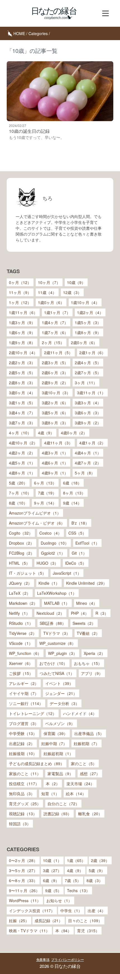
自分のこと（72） (63, 803)
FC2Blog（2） (21, 553)
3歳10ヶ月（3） (56, 392)
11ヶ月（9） (20, 292)
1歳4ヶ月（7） (55, 322)
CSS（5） (77, 533)
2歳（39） (100, 860)
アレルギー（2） (24, 683)
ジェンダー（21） (61, 693)
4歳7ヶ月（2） (88, 463)
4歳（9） (46, 432)
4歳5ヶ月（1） (22, 463)
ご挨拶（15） (21, 673)
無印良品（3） (22, 793)
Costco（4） (50, 533)
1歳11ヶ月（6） (23, 312)
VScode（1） (21, 643)
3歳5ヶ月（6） (55, 412)
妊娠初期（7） (86, 743)
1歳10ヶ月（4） (85, 302)
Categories (38, 33)
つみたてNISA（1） (57, 673)
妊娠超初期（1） (58, 753)
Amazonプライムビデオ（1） (35, 513)
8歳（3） (95, 880)
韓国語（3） (20, 823)
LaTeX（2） (19, 593)
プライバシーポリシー (67, 959)
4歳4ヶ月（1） (88, 453)
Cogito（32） (21, 533)
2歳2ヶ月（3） (22, 362)
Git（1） (79, 553)
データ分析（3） (64, 703)
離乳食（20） (90, 813)
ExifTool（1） (87, 543)
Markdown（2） (23, 603)
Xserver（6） (21, 663)
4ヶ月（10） (20, 432)
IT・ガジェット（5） (27, 573)
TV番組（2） (88, 633)
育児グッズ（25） (25, 803)
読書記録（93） (57, 813)
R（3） (101, 613)
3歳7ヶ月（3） (22, 422)
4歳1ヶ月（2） (92, 443)
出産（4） (96, 910)
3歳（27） (52, 870)
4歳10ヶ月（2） (23, 443)
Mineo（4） (86, 603)
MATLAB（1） (56, 603)
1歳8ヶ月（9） (88, 332)
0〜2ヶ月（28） (23, 860)
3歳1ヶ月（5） (22, 402)
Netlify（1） (19, 613)
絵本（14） (76, 793)
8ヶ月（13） (74, 493)
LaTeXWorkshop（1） (56, 593)
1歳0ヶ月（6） (51, 302)
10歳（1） (52, 860)
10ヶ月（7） (49, 282)
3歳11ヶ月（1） (91, 392)
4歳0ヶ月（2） (74, 432)
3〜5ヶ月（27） (23, 870)
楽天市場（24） (80, 783)
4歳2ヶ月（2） (22, 453)
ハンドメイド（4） (80, 713)
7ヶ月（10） (20, 493)
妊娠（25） (19, 920)
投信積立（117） (24, 783)
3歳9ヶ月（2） (88, 422)
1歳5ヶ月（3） (88, 322)
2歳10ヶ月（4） (23, 352)
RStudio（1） (21, 623)
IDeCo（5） (75, 563)
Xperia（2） (94, 653)
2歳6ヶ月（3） (55, 372)
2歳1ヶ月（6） (92, 352)
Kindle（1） (49, 583)
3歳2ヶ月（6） (55, 402)
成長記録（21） (49, 920)
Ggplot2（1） (53, 553)
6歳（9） (51, 880)
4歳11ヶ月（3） (58, 443)
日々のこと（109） (85, 920)
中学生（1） (71, 910)
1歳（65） (76, 860)
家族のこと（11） (25, 773)
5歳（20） (18, 483)
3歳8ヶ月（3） (55, 422)
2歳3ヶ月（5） (55, 362)
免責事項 (42, 959)
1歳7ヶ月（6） (55, 332)
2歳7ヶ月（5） (88, 372)
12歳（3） (72, 292)
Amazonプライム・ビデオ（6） (37, 523)
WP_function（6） (25, 653)
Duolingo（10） (55, 543)
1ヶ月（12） (20, 302)
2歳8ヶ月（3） (22, 382)
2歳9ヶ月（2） (55, 382)
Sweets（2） (84, 623)
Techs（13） (78, 890)
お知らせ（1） (59, 900)
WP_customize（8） (57, 643)
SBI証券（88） (53, 623)
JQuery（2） (20, 583)
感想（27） (90, 773)
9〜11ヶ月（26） (24, 890)
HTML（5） (19, 563)
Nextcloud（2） (50, 613)
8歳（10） (18, 503)
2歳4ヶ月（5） (88, 362)
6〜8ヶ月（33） (23, 880)
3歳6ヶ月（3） (88, 412)
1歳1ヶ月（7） (57, 312)
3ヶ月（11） (86, 382)
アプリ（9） (92, 673)
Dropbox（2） (21, 543)
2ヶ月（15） (53, 342)
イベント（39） (59, 683)
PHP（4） (80, 613)
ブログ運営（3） (24, 723)
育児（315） (88, 930)
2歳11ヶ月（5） (58, 352)
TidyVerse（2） (23, 633)
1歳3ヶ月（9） (22, 322)
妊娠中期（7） (54, 743)
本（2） (53, 783)
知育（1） (50, 793)
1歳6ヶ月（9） (22, 332)
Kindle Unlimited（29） (86, 583)
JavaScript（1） (67, 573)
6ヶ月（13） (45, 483)
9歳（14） (72, 503)
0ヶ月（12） (20, 282)
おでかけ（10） (53, 663)
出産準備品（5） (89, 733)
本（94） (63, 930)
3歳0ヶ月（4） (22, 392)
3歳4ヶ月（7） (22, 412)
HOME (19, 33)
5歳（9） (97, 870)
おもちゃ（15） (88, 663)
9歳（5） (53, 890)
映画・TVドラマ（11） (29, 930)
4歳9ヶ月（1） (55, 473)
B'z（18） (80, 523)
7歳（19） (47, 493)
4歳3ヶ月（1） (55, 453)
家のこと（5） (84, 763)
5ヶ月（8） (85, 473)
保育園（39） (56, 733)
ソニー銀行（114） (26, 703)
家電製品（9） (60, 773)
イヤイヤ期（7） (24, 693)
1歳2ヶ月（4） (90, 312)
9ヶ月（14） (45, 503)
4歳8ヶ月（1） (22, 473)
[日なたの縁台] (54, 13)
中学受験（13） (23, 733)
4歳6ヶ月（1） (55, 463)
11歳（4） (47, 292)
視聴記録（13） (23, 813)
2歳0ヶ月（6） (84, 342)
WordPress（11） (25, 900)
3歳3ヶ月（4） (88, 402)
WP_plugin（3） (62, 653)
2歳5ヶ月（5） (22, 372)
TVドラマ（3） (56, 633)
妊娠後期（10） (23, 753)
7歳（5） (73, 880)
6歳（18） (72, 483)
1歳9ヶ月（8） (22, 342)
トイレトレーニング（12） (32, 713)
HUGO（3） (47, 563)
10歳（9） (76, 282)
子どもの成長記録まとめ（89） (36, 763)
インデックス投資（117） (32, 910)
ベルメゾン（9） (60, 723)
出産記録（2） (22, 743)
